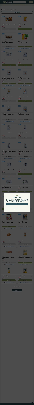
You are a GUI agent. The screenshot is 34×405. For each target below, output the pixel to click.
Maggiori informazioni (17, 209)
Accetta (17, 203)
